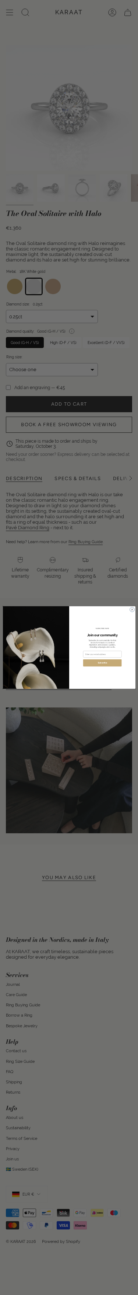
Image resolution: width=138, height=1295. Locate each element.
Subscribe (102, 663)
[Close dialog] (132, 609)
